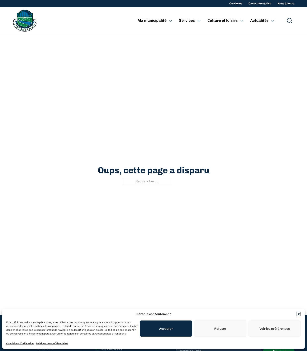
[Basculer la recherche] (289, 20)
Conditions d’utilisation (20, 343)
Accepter (166, 329)
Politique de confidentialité (52, 343)
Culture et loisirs (222, 20)
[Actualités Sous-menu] (273, 20)
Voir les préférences (274, 329)
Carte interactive (260, 3)
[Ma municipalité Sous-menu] (171, 20)
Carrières (235, 3)
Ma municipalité (151, 20)
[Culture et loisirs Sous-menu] (242, 20)
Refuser (220, 329)
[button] (299, 314)
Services (187, 20)
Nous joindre (286, 3)
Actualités (259, 20)
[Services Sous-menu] (199, 20)
